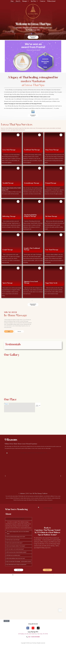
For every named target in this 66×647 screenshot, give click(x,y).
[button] (5, 476)
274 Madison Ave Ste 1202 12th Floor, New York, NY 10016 (33, 634)
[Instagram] (33, 628)
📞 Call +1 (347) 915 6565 (33, 637)
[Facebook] (28, 628)
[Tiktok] (38, 628)
